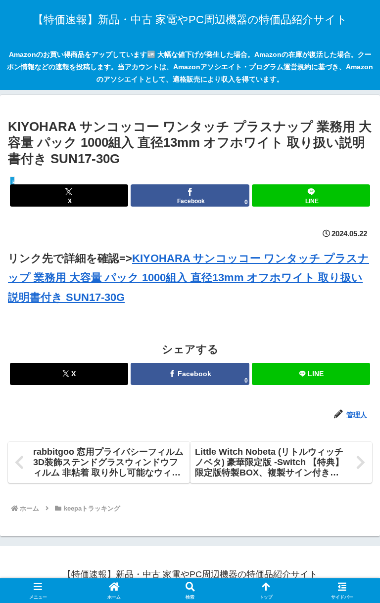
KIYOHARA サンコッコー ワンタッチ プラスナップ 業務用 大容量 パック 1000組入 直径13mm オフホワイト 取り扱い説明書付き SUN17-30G (188, 277)
